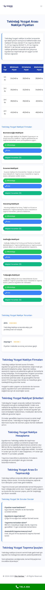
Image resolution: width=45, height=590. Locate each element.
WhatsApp (11, 145)
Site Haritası (19, 576)
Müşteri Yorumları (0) (13, 158)
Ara (8, 150)
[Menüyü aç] (41, 6)
